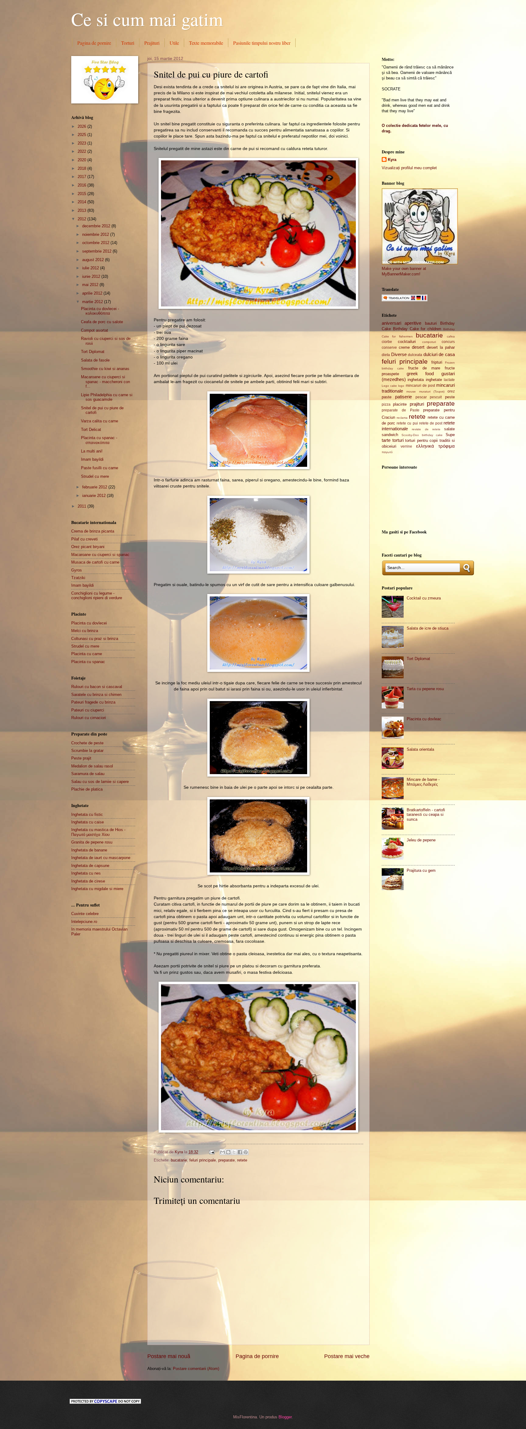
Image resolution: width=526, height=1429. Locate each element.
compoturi (429, 342)
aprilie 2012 (92, 293)
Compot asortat (94, 330)
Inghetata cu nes (86, 873)
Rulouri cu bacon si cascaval (96, 686)
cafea (451, 336)
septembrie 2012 (97, 251)
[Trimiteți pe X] (234, 1152)
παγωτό (387, 452)
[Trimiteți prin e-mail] (222, 1152)
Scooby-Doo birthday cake (422, 435)
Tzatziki (78, 577)
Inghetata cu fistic (87, 814)
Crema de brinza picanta (92, 531)
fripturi (436, 362)
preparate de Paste (400, 410)
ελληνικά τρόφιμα (435, 446)
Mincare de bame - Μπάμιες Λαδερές (423, 781)
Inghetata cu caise (87, 822)
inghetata (416, 379)
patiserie (403, 396)
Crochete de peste (87, 743)
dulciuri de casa (439, 354)
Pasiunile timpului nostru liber (261, 43)
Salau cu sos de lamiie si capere (100, 781)
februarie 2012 (95, 487)
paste (386, 397)
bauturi (431, 323)
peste (450, 397)
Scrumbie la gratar (87, 750)
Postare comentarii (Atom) (196, 1368)
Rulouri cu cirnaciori (88, 717)
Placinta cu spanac (88, 661)
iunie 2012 (91, 276)
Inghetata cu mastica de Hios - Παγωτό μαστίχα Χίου (98, 832)
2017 (82, 176)
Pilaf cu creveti (84, 539)
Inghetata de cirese (88, 881)
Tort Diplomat (92, 351)
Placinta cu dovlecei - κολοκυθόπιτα (100, 311)
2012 (82, 219)
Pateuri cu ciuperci (87, 710)
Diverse (399, 354)
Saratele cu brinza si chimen (96, 694)
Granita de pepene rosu (91, 842)
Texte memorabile (206, 43)
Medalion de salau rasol (92, 766)
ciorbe (387, 342)
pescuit (436, 397)
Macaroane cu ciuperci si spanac (100, 554)
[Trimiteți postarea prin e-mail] (211, 1152)
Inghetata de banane (89, 850)
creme (404, 347)
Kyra (392, 159)
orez (451, 391)
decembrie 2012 (96, 226)
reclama (402, 417)
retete (242, 1160)
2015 (82, 193)
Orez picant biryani (87, 546)
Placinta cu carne (86, 654)
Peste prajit (81, 758)
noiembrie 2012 (96, 234)
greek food (420, 373)
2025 (82, 134)
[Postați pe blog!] (228, 1152)
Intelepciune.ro (84, 921)
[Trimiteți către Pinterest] (246, 1152)
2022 (82, 151)
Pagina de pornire (94, 43)
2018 (82, 168)
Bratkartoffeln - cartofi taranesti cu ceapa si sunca (426, 815)
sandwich (390, 434)
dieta (386, 355)
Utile (174, 43)
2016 (82, 185)
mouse (411, 391)
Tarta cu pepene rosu (425, 689)
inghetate (434, 379)
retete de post (430, 423)
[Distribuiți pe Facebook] (240, 1152)
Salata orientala (420, 749)
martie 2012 (93, 301)
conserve (389, 347)
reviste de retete (426, 429)
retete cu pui (407, 423)
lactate (449, 380)
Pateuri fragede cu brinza (93, 702)
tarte (386, 440)
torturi (398, 440)
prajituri (417, 404)
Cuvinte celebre (85, 913)
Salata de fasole (95, 360)
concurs (448, 342)
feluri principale (202, 1160)
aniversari (391, 323)
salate (449, 429)
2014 (82, 202)
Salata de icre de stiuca (427, 628)
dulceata (415, 355)
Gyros (76, 570)
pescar (421, 397)
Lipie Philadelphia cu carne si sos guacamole (106, 397)
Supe (450, 434)
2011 (82, 506)
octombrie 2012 (96, 242)
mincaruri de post (420, 385)
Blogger (285, 1417)
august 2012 (93, 259)
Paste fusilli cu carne (99, 468)
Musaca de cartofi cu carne (95, 562)
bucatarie (179, 1160)
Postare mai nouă (168, 1356)
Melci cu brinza (84, 630)
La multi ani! (92, 451)
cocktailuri (407, 341)
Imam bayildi (92, 459)
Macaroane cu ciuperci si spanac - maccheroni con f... (105, 382)
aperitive (413, 323)
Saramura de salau (87, 773)
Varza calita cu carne (99, 421)
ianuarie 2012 (94, 495)
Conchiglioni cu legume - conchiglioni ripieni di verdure (96, 595)
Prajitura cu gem (421, 870)
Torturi (127, 43)
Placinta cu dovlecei (89, 623)
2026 (82, 126)
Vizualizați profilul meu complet (409, 168)
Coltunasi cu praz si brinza (94, 638)
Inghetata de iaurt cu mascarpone (100, 857)
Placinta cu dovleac (424, 719)
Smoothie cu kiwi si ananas (105, 368)
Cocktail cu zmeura (424, 598)
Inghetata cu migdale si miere (97, 888)
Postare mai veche (347, 1356)
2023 (82, 143)
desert (418, 347)
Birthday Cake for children (417, 329)
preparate (226, 1160)
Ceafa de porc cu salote (102, 322)
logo (401, 385)
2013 (82, 210)
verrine (406, 446)
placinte (400, 404)
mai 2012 (91, 284)
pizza (386, 404)
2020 (82, 160)
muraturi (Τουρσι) (431, 391)
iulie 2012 (91, 268)
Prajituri (152, 43)
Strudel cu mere (95, 476)
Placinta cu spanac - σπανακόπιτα (99, 440)
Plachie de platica (87, 789)
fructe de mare (424, 368)
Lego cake (389, 385)
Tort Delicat (91, 429)
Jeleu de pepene (421, 840)
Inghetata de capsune (90, 865)
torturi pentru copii (421, 440)
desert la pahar (441, 347)
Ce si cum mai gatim (147, 19)
